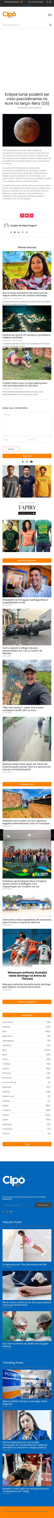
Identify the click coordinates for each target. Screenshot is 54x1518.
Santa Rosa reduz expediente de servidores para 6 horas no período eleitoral (27, 921)
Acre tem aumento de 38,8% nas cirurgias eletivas (25, 1345)
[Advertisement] (27, 56)
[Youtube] (27, 5)
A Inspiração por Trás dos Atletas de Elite (25, 1264)
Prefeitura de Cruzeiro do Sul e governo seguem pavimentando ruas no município (26, 822)
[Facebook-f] (23, 462)
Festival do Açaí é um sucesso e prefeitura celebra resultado (26, 336)
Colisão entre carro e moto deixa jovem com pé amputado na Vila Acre (25, 384)
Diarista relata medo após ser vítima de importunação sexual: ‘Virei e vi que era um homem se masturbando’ (27, 767)
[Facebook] (30, 5)
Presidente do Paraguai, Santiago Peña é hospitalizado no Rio (25, 601)
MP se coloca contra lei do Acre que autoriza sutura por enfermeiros (27, 1303)
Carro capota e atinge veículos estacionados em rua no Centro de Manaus (22, 651)
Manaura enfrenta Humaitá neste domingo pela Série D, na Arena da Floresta (27, 985)
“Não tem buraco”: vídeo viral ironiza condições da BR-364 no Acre (23, 709)
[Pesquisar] (50, 25)
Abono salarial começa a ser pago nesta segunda (25, 1402)
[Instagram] (23, 5)
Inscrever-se (43, 1205)
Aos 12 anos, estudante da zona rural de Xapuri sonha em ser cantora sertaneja (25, 294)
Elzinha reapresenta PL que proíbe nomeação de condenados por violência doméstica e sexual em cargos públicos (25, 1445)
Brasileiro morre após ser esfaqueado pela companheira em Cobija (26, 1490)
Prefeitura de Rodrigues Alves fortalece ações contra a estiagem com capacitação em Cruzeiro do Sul (24, 884)
